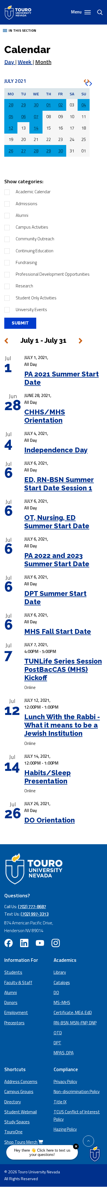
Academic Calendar (33, 191)
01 (48, 105)
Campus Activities (32, 227)
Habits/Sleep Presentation (47, 777)
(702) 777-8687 (32, 906)
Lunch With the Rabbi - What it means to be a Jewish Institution (62, 725)
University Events (31, 309)
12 (11, 128)
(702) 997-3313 (35, 914)
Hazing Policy (65, 1129)
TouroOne (13, 1131)
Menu (76, 12)
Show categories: (23, 181)
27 (23, 151)
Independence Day (56, 450)
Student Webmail (20, 1112)
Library (60, 972)
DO (56, 992)
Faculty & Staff (18, 982)
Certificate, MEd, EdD (73, 1012)
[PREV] (85, 81)
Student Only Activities (36, 298)
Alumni (22, 215)
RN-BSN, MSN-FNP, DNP (75, 1022)
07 (36, 116)
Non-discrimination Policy (77, 1091)
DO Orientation (49, 820)
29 (23, 105)
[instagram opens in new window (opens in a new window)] (55, 943)
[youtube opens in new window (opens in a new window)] (40, 943)
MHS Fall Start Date (57, 631)
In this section (22, 30)
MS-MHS (62, 1002)
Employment (16, 1012)
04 (83, 105)
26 (11, 151)
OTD (58, 1032)
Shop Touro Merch (21, 1142)
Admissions (26, 203)
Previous (6, 341)
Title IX (60, 1102)
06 (23, 116)
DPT (57, 1042)
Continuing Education (34, 250)
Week (25, 61)
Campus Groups (18, 1091)
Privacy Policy (65, 1081)
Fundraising (26, 262)
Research (24, 286)
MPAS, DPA (64, 1052)
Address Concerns (20, 1081)
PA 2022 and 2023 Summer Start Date (56, 559)
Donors (10, 1002)
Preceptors (14, 1022)
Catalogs (62, 982)
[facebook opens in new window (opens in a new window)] (8, 943)
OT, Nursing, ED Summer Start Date (56, 521)
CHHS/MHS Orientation (44, 416)
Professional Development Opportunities (53, 274)
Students (13, 972)
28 (11, 105)
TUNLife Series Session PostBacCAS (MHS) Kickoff (63, 669)
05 (11, 116)
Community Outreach (35, 238)
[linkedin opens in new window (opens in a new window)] (24, 943)
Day (9, 61)
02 (60, 105)
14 (36, 128)
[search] (97, 12)
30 (36, 105)
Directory (12, 1102)
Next (80, 341)
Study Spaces (17, 1122)
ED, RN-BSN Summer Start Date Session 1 (59, 483)
